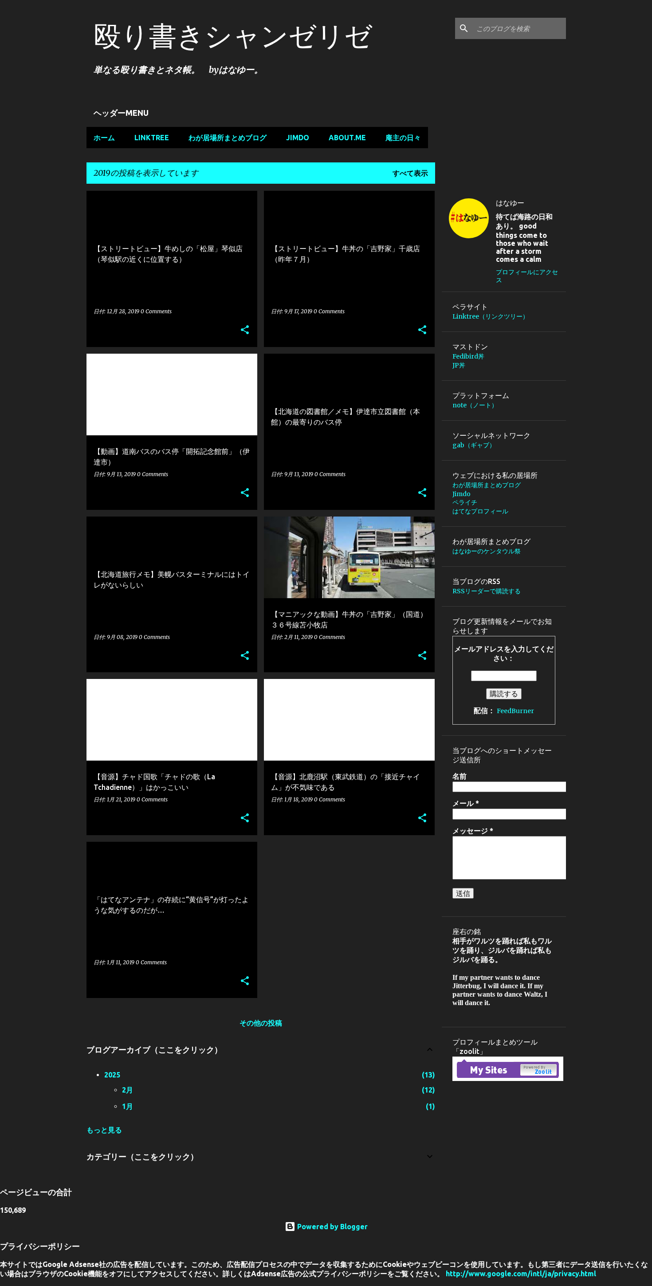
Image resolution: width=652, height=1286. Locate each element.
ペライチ (464, 502)
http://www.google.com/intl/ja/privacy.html (521, 1274)
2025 (112, 1075)
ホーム (104, 138)
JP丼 (458, 365)
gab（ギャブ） (473, 445)
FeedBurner (515, 711)
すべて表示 (410, 173)
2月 (127, 1090)
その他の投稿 (261, 1023)
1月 (127, 1106)
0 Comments (156, 311)
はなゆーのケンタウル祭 (486, 551)
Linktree (151, 138)
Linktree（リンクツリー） (490, 316)
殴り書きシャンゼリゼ (233, 35)
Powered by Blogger (331, 1227)
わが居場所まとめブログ (228, 138)
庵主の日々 (403, 138)
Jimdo (297, 138)
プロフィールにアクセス (527, 276)
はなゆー (510, 203)
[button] (245, 330)
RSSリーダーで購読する (486, 591)
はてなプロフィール (480, 511)
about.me (347, 138)
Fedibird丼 (468, 356)
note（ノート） (475, 405)
